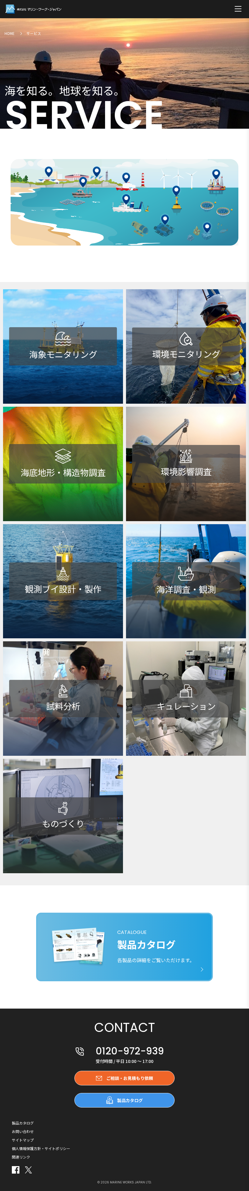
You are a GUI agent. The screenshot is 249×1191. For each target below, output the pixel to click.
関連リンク (21, 1157)
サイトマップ (23, 1140)
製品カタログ (130, 1100)
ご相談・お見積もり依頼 (129, 1078)
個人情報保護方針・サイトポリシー (41, 1148)
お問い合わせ (23, 1131)
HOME (10, 33)
